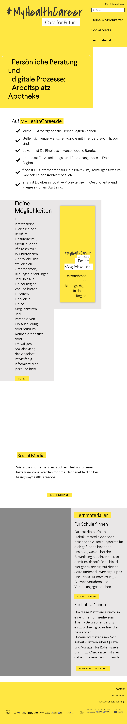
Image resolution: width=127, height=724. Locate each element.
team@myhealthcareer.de (35, 477)
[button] (2, 56)
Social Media (101, 30)
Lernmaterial (101, 40)
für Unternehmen (115, 4)
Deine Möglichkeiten (107, 20)
